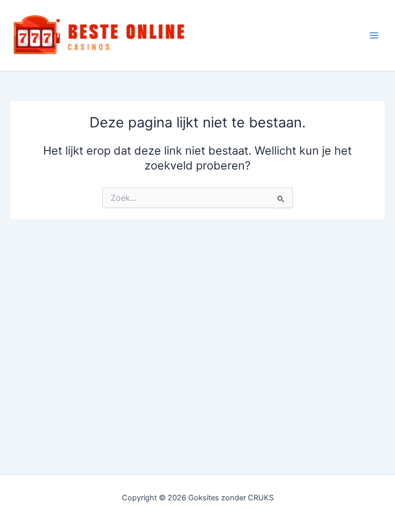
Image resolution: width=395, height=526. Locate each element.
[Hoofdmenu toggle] (374, 35)
